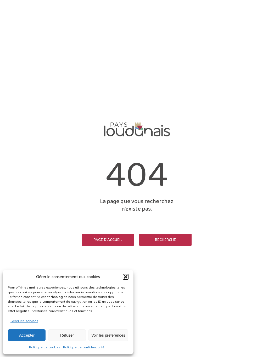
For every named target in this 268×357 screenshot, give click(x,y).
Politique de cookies (44, 347)
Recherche (165, 240)
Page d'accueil (107, 240)
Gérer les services (24, 321)
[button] (125, 276)
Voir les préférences (108, 335)
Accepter (27, 335)
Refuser (67, 335)
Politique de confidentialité (83, 347)
